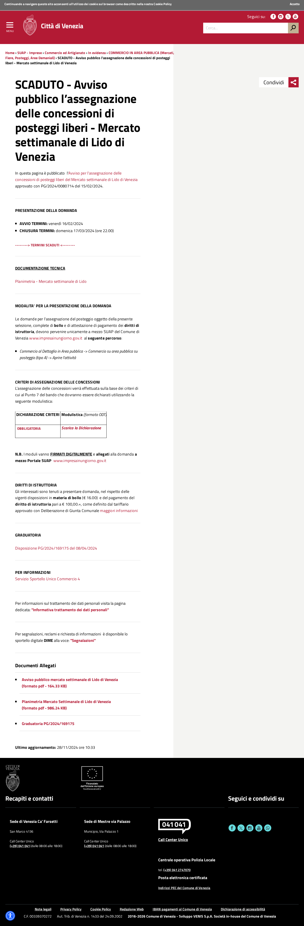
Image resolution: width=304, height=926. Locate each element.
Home (9, 52)
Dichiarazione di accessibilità (243, 909)
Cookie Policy (163, 4)
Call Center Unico (173, 839)
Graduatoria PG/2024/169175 (48, 724)
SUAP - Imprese (29, 52)
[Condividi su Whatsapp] (267, 828)
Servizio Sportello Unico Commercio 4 (47, 579)
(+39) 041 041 (20, 846)
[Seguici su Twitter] (288, 16)
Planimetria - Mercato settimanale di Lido (51, 281)
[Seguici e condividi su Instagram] (249, 828)
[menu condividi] (293, 82)
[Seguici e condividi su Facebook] (232, 828)
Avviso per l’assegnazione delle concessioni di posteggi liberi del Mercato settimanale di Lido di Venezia (76, 176)
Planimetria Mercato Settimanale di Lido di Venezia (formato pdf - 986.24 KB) (66, 705)
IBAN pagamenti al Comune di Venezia (182, 909)
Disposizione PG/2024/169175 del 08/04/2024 (56, 548)
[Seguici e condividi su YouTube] (258, 828)
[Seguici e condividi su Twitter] (241, 828)
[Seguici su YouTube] (295, 16)
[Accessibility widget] (10, 916)
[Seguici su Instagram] (281, 16)
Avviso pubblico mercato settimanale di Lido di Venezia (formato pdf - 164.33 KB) (70, 683)
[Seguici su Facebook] (273, 16)
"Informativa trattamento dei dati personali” (70, 610)
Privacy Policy (70, 909)
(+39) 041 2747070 (177, 870)
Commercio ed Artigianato (65, 52)
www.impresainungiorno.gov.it (55, 338)
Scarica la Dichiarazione (81, 428)
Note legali (43, 909)
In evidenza (97, 52)
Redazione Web (132, 909)
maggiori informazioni (119, 511)
